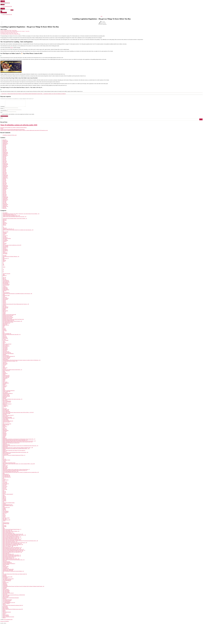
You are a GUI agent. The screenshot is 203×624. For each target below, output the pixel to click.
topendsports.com (5, 582)
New (3, 456)
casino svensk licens (6, 351)
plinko (4, 495)
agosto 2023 (5, 167)
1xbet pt (4, 251)
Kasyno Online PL (6, 410)
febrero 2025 (5, 150)
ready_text (4, 510)
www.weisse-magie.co (6, 601)
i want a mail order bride (7, 401)
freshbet (4, 384)
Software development (6, 561)
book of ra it (5, 336)
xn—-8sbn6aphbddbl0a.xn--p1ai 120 (9, 602)
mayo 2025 (4, 147)
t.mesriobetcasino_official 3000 (8, 570)
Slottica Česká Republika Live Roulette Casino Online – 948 (13, 544)
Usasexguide (5, 587)
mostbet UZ (5, 451)
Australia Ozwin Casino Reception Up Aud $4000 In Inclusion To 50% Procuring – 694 (17, 293)
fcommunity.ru (5, 378)
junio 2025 (4, 146)
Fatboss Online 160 (6, 377)
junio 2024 (4, 157)
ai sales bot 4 (5, 286)
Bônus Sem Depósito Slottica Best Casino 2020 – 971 (12, 334)
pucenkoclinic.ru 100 (6, 507)
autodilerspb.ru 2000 (6, 295)
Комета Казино (5, 607)
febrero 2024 (5, 161)
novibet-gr (4, 460)
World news (5, 598)
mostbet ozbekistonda (6, 444)
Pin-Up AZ (4, 485)
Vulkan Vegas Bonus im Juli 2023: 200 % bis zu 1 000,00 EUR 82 (14, 594)
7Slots (4, 274)
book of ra (4, 335)
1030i (3, 221)
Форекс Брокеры (6, 614)
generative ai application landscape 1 (9, 390)
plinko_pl (4, 497)
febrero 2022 (5, 183)
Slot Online (4, 526)
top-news (4, 581)
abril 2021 (4, 193)
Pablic (4, 473)
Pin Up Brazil (5, 481)
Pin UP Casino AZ (6, 483)
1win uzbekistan (5, 240)
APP (3, 291)
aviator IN (4, 300)
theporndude (5, 575)
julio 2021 (4, 190)
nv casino (4, 461)
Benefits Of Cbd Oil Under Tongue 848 (9, 314)
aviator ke (4, 301)
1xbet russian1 (5, 253)
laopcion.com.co (5, 416)
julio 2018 (4, 207)
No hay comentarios (103, 24)
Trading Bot (5, 583)
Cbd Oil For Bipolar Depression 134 (9, 356)
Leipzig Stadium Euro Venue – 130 (8, 418)
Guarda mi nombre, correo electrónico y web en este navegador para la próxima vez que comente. (18, 114)
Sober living (5, 560)
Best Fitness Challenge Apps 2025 (8, 320)
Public (4, 506)
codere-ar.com (5, 363)
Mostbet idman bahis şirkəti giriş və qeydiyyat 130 (11, 442)
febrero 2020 (5, 203)
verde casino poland (6, 591)
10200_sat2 (4, 220)
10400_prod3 (5, 223)
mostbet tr (4, 449)
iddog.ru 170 (5, 402)
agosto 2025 (5, 144)
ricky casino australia (6, 517)
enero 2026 (4, 139)
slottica (4, 528)
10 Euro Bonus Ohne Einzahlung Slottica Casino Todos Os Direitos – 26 (15, 218)
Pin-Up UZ (4, 488)
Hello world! (14, 135)
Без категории (5, 606)
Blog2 (4, 332)
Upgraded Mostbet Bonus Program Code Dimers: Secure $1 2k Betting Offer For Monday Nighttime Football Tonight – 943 (23, 586)
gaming (11, 47)
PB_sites (4, 478)
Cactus (4, 341)
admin (104, 21)
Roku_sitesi (4, 518)
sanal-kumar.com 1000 (6, 519)
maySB (4, 427)
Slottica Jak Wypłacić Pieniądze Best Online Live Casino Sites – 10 (14, 550)
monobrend (4, 434)
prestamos (4, 503)
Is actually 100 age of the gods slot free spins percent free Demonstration (12, 129)
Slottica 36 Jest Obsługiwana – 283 (8, 533)
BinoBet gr (4, 329)
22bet (3, 259)
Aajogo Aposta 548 (6, 281)
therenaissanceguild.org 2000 (7, 576)
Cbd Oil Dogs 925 (6, 355)
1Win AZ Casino (5, 231)
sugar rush (4, 565)
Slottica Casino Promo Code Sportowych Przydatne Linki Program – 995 (15, 542)
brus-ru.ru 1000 (5, 338)
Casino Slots (5, 350)
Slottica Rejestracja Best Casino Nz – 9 (9, 556)
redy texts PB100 (5, 512)
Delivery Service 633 (6, 370)
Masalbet (4, 425)
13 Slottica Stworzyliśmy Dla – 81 (8, 228)
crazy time (4, 364)
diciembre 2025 (5, 140)
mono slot (4, 432)
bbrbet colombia (5, 310)
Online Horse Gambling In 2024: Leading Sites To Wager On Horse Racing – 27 (16, 469)
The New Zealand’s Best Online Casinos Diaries (8, 30)
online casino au (5, 467)
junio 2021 (4, 191)
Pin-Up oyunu (5, 486)
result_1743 (4, 513)
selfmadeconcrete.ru (6, 522)
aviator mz (4, 302)
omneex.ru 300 (5, 465)
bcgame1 (4, 312)
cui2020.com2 (5, 367)
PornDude (4, 499)
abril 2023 (4, 171)
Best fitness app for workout (7, 316)
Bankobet (4, 308)
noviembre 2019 (5, 204)
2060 (3, 257)
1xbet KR (4, 247)
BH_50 (4, 327)
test (3, 572)
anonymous (4, 290)
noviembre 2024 (5, 153)
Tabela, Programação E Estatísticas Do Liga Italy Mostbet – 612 (13, 571)
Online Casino (5, 466)
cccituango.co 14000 (6, 358)
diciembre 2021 (5, 185)
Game (4, 387)
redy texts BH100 (5, 511)
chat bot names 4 (5, 359)
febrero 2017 (5, 208)
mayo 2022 (4, 180)
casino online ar (5, 348)
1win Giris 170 (5, 235)
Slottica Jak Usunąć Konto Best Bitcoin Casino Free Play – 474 (13, 549)
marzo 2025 (5, 149)
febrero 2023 (5, 173)
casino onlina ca (5, 346)
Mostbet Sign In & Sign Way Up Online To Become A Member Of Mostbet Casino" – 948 (18, 447)
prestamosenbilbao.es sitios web (8, 505)
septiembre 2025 (5, 143)
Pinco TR (4, 491)
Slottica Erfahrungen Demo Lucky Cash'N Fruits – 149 (12, 548)
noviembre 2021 (5, 186)
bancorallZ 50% (5, 307)
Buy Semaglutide (5, 340)
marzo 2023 (5, 172)
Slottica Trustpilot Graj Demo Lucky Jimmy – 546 (11, 558)
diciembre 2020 (5, 196)
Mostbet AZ (5, 438)
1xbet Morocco (5, 249)
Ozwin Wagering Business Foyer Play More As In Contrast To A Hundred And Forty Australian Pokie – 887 (21, 472)
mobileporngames (5, 430)
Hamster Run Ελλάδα (6, 396)
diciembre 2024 (5, 152)
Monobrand (4, 433)
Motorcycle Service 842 (7, 453)
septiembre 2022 (5, 177)
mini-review (5, 428)
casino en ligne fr (5, 344)
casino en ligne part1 (6, 345)
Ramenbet (4, 509)
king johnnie (5, 414)
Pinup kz (4, 493)
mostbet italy (5, 443)
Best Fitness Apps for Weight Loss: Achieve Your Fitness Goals (13, 319)
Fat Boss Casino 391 (6, 376)
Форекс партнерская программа (8, 616)
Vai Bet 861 (5, 588)
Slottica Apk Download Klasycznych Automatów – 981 (12, 536)
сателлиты (4, 612)
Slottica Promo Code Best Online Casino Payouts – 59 (12, 555)
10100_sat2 (4, 219)
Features (4, 379)
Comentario (2, 106)
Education (4, 372)
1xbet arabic (5, 243)
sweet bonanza (5, 567)
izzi (3, 407)
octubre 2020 (5, 198)
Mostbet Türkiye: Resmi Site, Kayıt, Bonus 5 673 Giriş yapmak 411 (14, 450)
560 (3, 269)
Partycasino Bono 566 (6, 476)
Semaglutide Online (6, 523)
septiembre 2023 (5, 166)
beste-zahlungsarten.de (6, 323)
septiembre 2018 (5, 206)
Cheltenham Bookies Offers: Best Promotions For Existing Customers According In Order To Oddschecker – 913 (21, 360)
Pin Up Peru (5, 484)
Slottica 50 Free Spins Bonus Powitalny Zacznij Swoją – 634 (13, 534)
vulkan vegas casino (6, 595)
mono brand (5, 431)
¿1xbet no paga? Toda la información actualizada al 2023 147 (13, 605)
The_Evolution (5, 577)
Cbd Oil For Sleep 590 (6, 357)
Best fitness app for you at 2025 (8, 317)
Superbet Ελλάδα (5, 566)
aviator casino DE (6, 298)
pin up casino (5, 482)
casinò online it (5, 349)
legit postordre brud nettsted (7, 417)
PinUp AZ (4, 492)
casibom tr (4, 342)
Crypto (4, 365)
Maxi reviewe (5, 426)
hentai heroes (5, 397)
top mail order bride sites (7, 580)
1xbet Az (4, 244)
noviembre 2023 (5, 164)
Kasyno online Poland (6, 411)
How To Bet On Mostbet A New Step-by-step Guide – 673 (12, 399)
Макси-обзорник (6, 608)
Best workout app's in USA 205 (8, 322)
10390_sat (4, 222)
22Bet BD (4, 260)
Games (4, 388)
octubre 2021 (5, 187)
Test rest (1, 128)
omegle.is (4, 464)
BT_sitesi (4, 339)
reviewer (4, 516)
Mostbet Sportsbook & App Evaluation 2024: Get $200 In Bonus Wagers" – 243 (16, 448)
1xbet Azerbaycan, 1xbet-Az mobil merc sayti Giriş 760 (12, 245)
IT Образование (5, 405)
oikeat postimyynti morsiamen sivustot (9, 462)
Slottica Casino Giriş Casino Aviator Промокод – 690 (12, 539)
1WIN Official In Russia (7, 238)
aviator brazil (5, 297)
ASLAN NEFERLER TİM (5, 2)
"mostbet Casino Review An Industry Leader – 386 (11, 215)
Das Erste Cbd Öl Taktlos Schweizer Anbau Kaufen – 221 (12, 369)
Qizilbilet (4, 508)
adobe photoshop (5, 283)
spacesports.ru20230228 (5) (7, 562)
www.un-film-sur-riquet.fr (7, 600)
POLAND (4, 498)
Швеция (4, 617)
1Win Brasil (5, 232)
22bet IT (4, 261)
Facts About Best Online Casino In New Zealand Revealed (10, 34)
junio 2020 (4, 201)
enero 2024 (4, 162)
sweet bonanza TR (6, 568)
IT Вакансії (5, 404)
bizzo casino (5, 330)
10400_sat (4, 224)
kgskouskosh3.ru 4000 (6, 413)
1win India (4, 236)
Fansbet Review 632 (6, 375)
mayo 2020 (4, 202)
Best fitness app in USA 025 (7, 318)
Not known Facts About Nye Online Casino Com (8, 32)
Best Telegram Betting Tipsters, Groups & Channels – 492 (12, 321)
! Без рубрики (5, 212)
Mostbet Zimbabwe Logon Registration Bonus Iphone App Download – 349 (15, 452)
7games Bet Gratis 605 (6, 273)
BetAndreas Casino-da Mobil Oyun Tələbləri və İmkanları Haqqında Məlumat (13, 127)
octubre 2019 (5, 205)
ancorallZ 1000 (5, 287)
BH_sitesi (4, 328)
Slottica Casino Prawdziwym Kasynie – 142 (10, 541)
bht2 (3, 326)
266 (3, 264)
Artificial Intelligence (6, 292)
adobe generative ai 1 (6, 282)
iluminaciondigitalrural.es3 (7, 403)
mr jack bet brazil (5, 454)
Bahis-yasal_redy (5, 306)
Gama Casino (5, 385)
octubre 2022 (5, 176)
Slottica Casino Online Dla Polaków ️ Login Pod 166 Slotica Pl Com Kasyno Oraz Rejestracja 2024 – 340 (20, 540)
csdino (4, 366)
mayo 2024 (4, 158)
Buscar (1, 117)
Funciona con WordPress (4, 621)
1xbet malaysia (5, 248)
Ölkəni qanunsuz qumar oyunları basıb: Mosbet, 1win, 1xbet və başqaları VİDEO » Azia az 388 (19, 463)
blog (101, 16)
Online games (5, 468)
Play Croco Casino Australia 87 (8, 494)
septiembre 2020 (5, 199)
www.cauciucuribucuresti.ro (7, 599)
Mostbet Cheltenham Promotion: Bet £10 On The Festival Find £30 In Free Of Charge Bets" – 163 (19, 440)
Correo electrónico (3, 110)
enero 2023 (4, 174)
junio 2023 (4, 169)
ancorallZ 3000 (5, 288)
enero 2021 (4, 195)
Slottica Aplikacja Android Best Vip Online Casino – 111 (12, 538)
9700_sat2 (4, 277)
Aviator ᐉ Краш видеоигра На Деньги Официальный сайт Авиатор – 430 (16, 304)
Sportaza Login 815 (6, 564)
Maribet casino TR (6, 424)
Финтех (4, 613)
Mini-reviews (5, 429)
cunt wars (4, 368)
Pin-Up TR (4, 487)
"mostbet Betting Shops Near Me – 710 (9, 214)
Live (3, 422)
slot (3, 524)
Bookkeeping (5, 337)
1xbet (3, 242)
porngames (4, 500)
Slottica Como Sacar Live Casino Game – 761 (10, 545)
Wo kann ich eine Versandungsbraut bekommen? (11, 597)
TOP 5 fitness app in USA (7, 579)
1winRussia (4, 241)
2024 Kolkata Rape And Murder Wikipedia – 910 (11, 256)
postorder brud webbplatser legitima (8, 502)
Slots (3, 527)
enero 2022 (4, 184)
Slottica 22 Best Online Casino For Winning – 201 (11, 531)
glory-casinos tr (5, 392)
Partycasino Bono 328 (6, 475)
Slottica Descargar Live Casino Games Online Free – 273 (12, 547)
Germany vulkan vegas (6, 391)
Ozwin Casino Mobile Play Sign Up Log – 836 (10, 471)
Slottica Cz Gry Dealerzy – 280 (8, 546)
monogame (4, 435)
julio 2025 (4, 145)
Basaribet (4, 309)
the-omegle (4, 574)
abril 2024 (4, 159)
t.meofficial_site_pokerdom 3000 (8, 569)
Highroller (4, 398)
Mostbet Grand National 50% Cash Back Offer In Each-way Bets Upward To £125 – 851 (18, 441)
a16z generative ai (6, 280)
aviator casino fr (5, 299)
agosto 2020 (5, 200)
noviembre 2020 (5, 197)
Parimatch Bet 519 (6, 474)
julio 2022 (4, 178)
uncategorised (5, 584)
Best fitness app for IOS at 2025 (8, 315)
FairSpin (4, 374)
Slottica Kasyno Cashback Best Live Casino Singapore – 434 (13, 551)
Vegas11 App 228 (5, 589)
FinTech (4, 380)
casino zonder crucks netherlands (8, 353)
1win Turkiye (5, 239)
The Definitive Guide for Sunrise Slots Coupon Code (9, 33)
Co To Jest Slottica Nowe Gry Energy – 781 (10, 361)
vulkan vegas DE (5, 596)
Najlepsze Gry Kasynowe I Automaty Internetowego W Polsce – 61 (14, 455)
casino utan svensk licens (7, 352)
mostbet (4, 437)
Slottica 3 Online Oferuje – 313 (8, 532)
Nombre (2, 108)
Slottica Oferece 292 (6, 553)
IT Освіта (4, 406)
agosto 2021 (5, 189)
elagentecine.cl (5, 373)
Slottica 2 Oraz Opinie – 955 (7, 530)
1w (3, 230)
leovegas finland (5, 419)
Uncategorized (5, 585)
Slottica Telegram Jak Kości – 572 (8, 557)
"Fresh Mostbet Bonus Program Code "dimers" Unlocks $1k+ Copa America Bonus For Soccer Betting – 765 (21, 213)
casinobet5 (4, 354)
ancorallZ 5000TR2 (6, 289)
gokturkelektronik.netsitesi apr (8, 393)
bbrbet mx (4, 311)
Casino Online (5, 347)
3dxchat (4, 266)
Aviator (4, 296)
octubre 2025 (5, 142)
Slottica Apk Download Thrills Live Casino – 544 (11, 537)
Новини (4, 610)
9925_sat (4, 278)
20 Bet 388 (4, 255)
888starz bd (4, 275)
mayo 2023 (4, 170)
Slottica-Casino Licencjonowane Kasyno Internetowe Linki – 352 (13, 559)
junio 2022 (4, 179)
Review (4, 514)
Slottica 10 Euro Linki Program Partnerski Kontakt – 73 (12, 529)
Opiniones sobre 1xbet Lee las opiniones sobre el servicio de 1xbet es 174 (15, 470)
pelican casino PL (5, 479)
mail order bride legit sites (7, 423)
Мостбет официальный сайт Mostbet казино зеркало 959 (13, 609)
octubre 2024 (5, 154)
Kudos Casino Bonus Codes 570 (8, 415)
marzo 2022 (5, 182)
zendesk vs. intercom (6, 603)
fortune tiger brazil (6, 382)
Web (1, 112)
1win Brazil (4, 233)
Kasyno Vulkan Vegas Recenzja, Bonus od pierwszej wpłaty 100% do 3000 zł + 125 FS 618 (18, 412)
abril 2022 (4, 181)
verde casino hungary (6, 590)
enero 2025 (4, 151)
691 (3, 271)
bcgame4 (4, 313)
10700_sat (4, 225)
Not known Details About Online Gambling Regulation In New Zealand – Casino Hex (14, 31)
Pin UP (4, 480)
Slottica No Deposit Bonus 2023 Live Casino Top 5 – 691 (12, 552)
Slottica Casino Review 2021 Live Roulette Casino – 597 (12, 543)
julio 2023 (4, 168)
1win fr (4, 234)
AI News (4, 285)
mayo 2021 (4, 192)
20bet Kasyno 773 (6, 258)
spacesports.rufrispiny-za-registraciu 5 (9, 563)
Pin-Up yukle (5, 489)
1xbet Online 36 (5, 250)
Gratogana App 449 (6, 394)
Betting (4, 325)
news (3, 457)
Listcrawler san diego (6, 421)
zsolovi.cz (4, 604)
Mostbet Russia (5, 446)
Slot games (4, 525)
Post (3, 501)
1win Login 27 (5, 237)
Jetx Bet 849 (5, 408)
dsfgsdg (4, 371)
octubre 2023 (5, 165)
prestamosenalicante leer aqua (7, 504)
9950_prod (4, 279)
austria (4, 294)
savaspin (4, 520)
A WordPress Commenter (7, 135)
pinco (3, 490)
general (4, 389)
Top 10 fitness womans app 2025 (8, 578)
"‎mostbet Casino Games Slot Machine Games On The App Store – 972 (14, 216)
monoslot (4, 436)
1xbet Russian (5, 252)
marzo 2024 (5, 160)
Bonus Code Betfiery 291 (7, 333)
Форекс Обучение (6, 615)
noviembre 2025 (5, 141)
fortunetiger (4, 383)
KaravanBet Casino (6, 409)
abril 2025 (4, 148)
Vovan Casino (5, 593)
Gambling (4, 386)
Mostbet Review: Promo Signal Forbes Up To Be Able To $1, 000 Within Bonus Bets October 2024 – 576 (20, 445)
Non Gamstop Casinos (6, 459)
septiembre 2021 (5, 188)
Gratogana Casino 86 (6, 395)
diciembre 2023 (5, 163)
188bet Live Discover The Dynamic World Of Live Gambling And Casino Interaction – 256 (18, 229)
